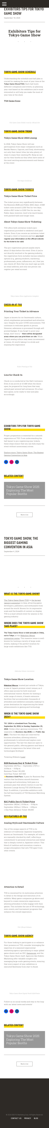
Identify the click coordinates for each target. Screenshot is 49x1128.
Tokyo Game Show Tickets (19, 189)
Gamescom (31, 953)
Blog (36, 1118)
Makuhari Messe (11, 685)
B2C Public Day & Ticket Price (19, 801)
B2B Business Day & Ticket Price (20, 763)
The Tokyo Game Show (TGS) (16, 600)
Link (23, 757)
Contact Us (16, 1118)
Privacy (27, 1118)
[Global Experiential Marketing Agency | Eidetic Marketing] (24, 4)
